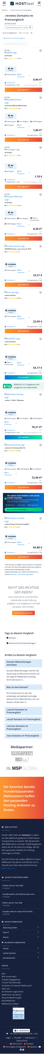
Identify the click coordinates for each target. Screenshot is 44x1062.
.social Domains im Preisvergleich (23, 719)
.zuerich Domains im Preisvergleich (17, 711)
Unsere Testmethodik (11, 982)
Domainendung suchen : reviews (17, 27)
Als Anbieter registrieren (12, 991)
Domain (12, 638)
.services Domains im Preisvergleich (17, 727)
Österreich (17, 1043)
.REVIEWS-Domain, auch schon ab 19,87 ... (18, 249)
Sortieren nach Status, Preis (15, 44)
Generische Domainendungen (22, 643)
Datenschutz (22, 1040)
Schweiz (29, 1043)
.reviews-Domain (10, 295)
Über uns (6, 988)
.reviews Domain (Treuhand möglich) (16, 524)
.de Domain (8, 56)
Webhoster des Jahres (11, 994)
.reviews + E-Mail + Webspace (14, 400)
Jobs (4, 973)
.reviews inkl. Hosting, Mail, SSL (14, 448)
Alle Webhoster (8, 1000)
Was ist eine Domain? (17, 687)
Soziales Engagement (11, 979)
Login (8, 1037)
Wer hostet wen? (9, 976)
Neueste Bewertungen (11, 997)
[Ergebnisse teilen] (32, 33)
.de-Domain (8, 203)
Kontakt (17, 1037)
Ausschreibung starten (23, 613)
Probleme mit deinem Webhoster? (17, 985)
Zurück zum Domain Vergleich (15, 38)
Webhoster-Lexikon (10, 1003)
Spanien (33, 1046)
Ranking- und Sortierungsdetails (22, 574)
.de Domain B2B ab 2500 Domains (15, 106)
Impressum (30, 1037)
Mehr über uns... (9, 868)
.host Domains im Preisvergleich (23, 735)
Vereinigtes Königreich (16, 1046)
